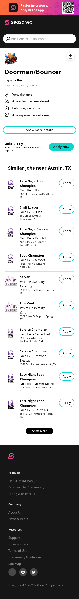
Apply (67, 183)
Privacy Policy (18, 544)
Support (14, 537)
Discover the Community (26, 487)
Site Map (14, 564)
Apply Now (61, 147)
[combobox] (39, 38)
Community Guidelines (24, 557)
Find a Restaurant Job (23, 481)
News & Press (18, 519)
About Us (15, 512)
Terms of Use (17, 551)
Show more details (39, 130)
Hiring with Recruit (21, 494)
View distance (22, 94)
